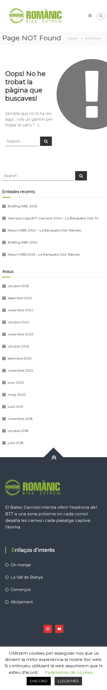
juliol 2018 (16, 443)
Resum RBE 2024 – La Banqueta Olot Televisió (44, 230)
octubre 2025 (18, 286)
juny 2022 (16, 382)
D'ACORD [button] (38, 681)
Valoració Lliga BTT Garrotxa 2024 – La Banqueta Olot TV (53, 218)
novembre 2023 (20, 334)
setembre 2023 (20, 358)
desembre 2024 (20, 298)
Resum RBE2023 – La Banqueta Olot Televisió (44, 254)
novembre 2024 (20, 310)
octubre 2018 (18, 431)
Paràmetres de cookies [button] (69, 672)
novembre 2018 (20, 419)
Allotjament (22, 601)
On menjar (21, 564)
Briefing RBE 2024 (23, 242)
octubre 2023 (18, 346)
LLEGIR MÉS (68, 681)
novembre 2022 (20, 370)
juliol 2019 (15, 407)
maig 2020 (17, 394)
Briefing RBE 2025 (22, 206)
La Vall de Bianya (27, 577)
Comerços (20, 589)
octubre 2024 (18, 322)
